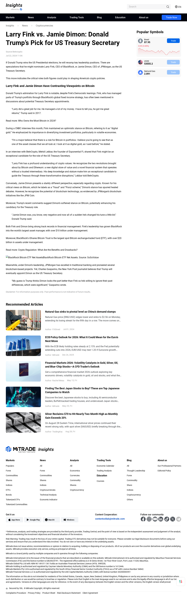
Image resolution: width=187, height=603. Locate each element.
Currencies (75, 475)
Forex (8, 470)
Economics (75, 470)
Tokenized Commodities (16, 504)
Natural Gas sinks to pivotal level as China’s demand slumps (80, 311)
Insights (10, 25)
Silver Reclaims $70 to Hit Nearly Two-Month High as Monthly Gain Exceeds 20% (81, 415)
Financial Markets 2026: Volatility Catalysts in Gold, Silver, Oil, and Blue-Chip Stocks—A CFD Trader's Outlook (81, 364)
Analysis (51, 17)
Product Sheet (48, 592)
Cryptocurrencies (44, 25)
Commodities (12, 475)
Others (130, 499)
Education (120, 17)
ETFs (8, 490)
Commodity (75, 480)
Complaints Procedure (16, 592)
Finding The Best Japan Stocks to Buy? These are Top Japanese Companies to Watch (82, 390)
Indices (9, 485)
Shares (9, 480)
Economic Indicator (48, 499)
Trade (173, 40)
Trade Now (171, 17)
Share (129, 485)
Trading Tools (77, 17)
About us (143, 17)
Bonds (9, 494)
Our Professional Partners (169, 466)
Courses (100, 481)
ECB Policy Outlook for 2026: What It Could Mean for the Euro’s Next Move (81, 339)
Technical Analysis (48, 494)
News (31, 17)
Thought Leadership (136, 470)
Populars (10, 466)
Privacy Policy (34, 592)
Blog (99, 17)
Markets (10, 17)
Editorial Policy (164, 470)
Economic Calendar (105, 466)
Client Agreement (90, 592)
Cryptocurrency (77, 490)
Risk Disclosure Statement (69, 592)
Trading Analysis (104, 470)
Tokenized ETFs (13, 499)
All (41, 466)
